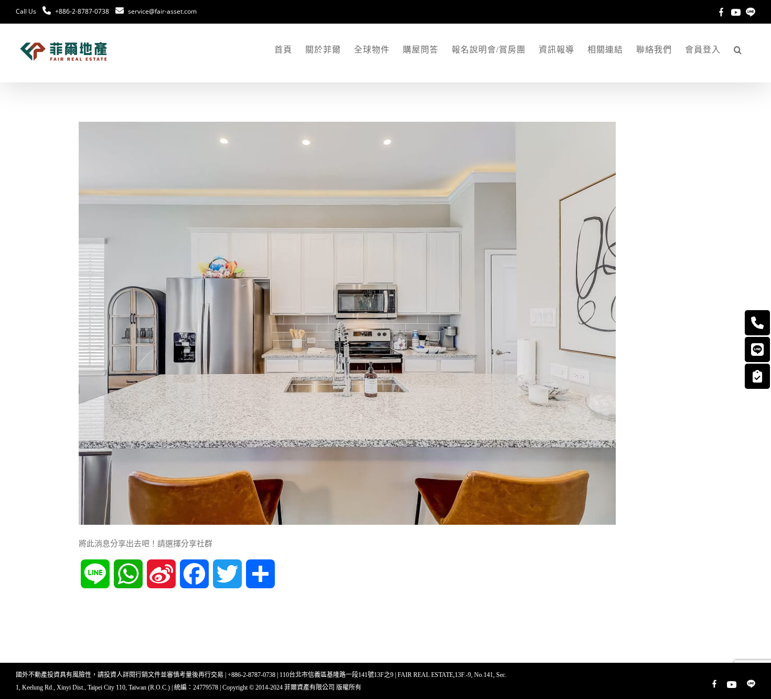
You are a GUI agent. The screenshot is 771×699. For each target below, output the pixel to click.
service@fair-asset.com (162, 11)
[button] (738, 50)
